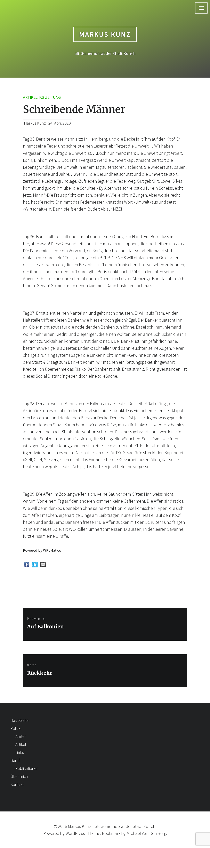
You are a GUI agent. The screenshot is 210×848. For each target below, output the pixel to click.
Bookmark (111, 833)
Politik (15, 728)
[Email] (43, 565)
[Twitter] (35, 565)
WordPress (75, 833)
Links (19, 752)
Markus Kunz (105, 34)
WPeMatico (52, 550)
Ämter (20, 736)
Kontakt (17, 784)
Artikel (30, 97)
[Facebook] (26, 565)
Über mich (19, 776)
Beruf (15, 760)
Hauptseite (19, 720)
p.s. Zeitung (50, 97)
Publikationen (27, 768)
